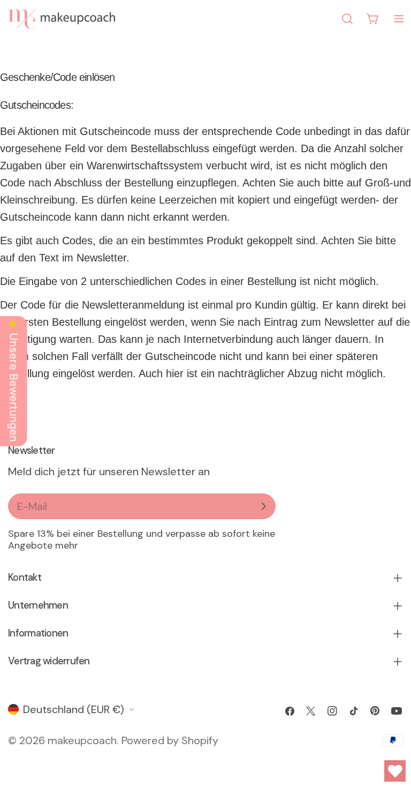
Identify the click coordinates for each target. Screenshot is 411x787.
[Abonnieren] (263, 506)
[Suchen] (347, 18)
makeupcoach (82, 740)
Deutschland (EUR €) (73, 709)
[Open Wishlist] (395, 771)
